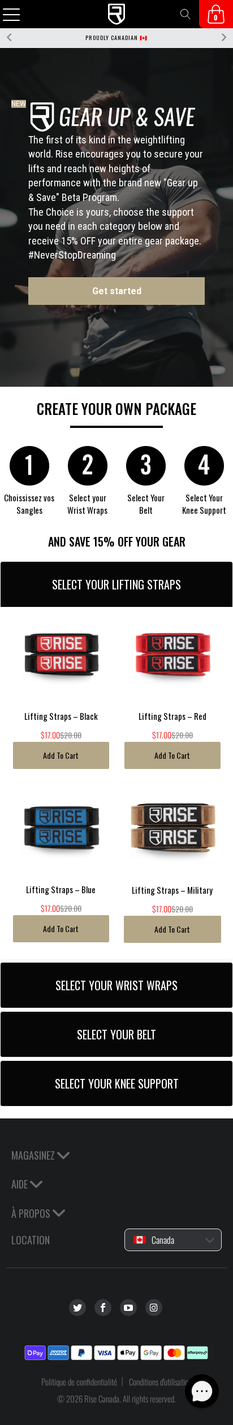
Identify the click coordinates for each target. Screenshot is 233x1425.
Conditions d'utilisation (160, 1381)
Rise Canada (101, 1398)
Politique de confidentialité (79, 1381)
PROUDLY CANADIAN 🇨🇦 (116, 37)
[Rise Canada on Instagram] (153, 1307)
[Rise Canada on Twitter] (77, 1307)
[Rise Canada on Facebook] (102, 1307)
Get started (116, 291)
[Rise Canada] (116, 14)
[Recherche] (185, 14)
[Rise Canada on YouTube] (128, 1307)
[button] (202, 1391)
